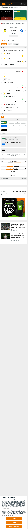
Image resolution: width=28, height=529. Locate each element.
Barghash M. (11, 99)
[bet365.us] (4, 122)
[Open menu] (24, 4)
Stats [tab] (10, 44)
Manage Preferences (14, 526)
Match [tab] (3, 40)
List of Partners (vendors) (7, 515)
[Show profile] (5, 31)
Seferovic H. (20, 50)
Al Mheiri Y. (8, 96)
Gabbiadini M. (12, 90)
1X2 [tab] (2, 116)
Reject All (14, 522)
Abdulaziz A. (18, 101)
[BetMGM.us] (4, 130)
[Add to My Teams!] (1, 31)
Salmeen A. (12, 74)
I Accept (14, 518)
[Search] (21, 4)
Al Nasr (21, 33)
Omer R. (14, 88)
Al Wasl (4, 33)
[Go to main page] (8, 4)
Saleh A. (13, 96)
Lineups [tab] (16, 44)
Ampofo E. (18, 90)
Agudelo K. (18, 85)
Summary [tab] (4, 44)
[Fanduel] (4, 126)
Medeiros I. (12, 85)
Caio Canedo (9, 107)
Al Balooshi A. (18, 99)
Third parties (6, 508)
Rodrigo (8, 74)
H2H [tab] (8, 40)
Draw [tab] (13, 40)
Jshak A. (19, 88)
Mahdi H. (13, 101)
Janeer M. (8, 104)
